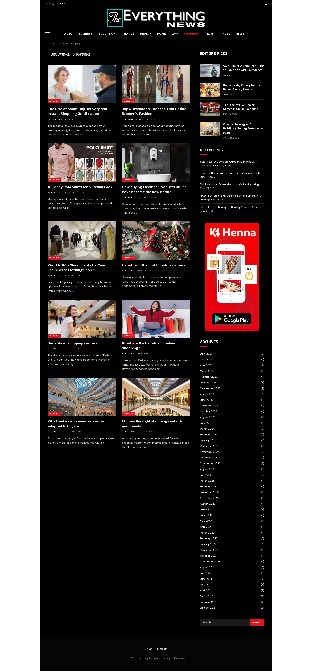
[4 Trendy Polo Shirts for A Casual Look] (82, 162)
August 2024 (208, 417)
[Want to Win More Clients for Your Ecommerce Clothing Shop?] (82, 240)
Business (85, 34)
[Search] (265, 3)
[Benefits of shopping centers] (82, 319)
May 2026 (206, 359)
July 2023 (206, 475)
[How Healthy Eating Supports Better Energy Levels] (210, 90)
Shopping (191, 34)
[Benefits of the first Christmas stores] (156, 240)
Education (107, 34)
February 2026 (209, 376)
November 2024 (210, 405)
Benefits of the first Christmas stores (153, 265)
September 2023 (210, 463)
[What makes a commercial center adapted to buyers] (82, 397)
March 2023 (207, 480)
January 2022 (208, 544)
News (240, 34)
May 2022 (206, 521)
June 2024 (206, 423)
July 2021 (205, 573)
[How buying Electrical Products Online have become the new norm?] (156, 162)
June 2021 (206, 578)
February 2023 (208, 486)
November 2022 (209, 498)
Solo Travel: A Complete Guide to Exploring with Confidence (243, 68)
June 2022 (206, 515)
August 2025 (207, 394)
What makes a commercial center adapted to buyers (76, 423)
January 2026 (208, 382)
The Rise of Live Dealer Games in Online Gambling (240, 107)
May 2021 (205, 584)
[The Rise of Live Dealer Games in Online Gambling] (210, 109)
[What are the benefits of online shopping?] (156, 319)
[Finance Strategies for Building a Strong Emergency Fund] (210, 129)
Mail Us (162, 649)
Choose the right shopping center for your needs (153, 423)
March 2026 (207, 371)
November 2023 (209, 451)
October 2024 (208, 411)
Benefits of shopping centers (72, 343)
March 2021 (207, 596)
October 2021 (208, 555)
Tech (209, 34)
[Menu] (47, 34)
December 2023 (209, 446)
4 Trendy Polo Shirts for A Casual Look (80, 187)
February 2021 (208, 602)
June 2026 (206, 353)
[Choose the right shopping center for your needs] (156, 397)
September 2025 (210, 388)
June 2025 (206, 399)
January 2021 (208, 607)
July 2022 (206, 509)
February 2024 (209, 434)
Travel (224, 34)
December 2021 (209, 550)
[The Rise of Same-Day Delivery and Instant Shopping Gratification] (82, 84)
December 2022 (209, 492)
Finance (128, 34)
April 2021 (205, 590)
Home (161, 34)
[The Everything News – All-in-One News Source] (156, 18)
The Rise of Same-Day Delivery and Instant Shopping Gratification (77, 111)
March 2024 (207, 428)
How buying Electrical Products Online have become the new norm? (154, 189)
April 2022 (206, 526)
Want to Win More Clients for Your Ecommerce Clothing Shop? (77, 267)
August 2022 (207, 503)
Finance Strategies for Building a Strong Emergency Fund (243, 128)
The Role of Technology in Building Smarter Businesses (232, 207)
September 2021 (210, 561)
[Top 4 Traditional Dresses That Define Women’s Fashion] (156, 84)
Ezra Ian (55, 119)
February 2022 (208, 538)
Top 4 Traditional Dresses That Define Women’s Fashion (154, 111)
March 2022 (207, 532)
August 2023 (207, 469)
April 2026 (206, 365)
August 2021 (207, 567)
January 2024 (208, 440)
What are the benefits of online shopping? (148, 345)
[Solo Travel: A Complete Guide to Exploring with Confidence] (210, 70)
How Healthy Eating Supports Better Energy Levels (243, 87)
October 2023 (208, 457)
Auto (68, 34)
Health (145, 34)
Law (175, 34)
